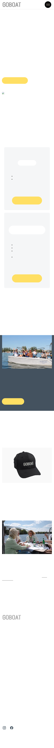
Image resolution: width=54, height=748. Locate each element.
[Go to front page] (12, 4)
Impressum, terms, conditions (18, 711)
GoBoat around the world (16, 681)
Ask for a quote (15, 80)
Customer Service (12, 630)
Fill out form (13, 401)
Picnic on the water (13, 676)
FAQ (5, 635)
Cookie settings (8, 731)
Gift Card (7, 640)
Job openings (10, 701)
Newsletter (8, 645)
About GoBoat (10, 697)
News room (8, 706)
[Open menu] (48, 4)
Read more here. (34, 576)
